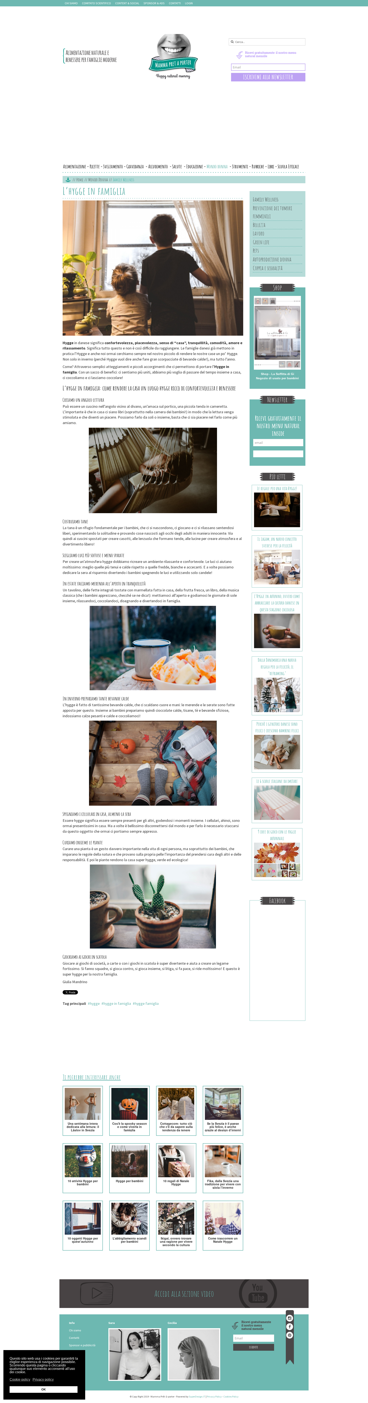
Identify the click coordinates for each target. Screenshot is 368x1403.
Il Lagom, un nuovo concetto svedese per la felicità (277, 542)
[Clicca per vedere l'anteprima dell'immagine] (153, 268)
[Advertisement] (184, 130)
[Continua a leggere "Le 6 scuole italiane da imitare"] (277, 802)
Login (189, 3)
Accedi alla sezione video (184, 1293)
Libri (271, 166)
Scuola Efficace (288, 166)
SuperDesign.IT (197, 1396)
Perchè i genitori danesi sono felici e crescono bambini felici (277, 727)
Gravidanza (135, 166)
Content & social (127, 3)
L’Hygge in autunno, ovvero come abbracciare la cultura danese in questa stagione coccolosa (277, 602)
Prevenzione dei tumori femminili (272, 212)
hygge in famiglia (117, 1003)
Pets (256, 250)
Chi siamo (71, 3)
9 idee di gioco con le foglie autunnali (277, 835)
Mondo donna (218, 166)
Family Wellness (265, 199)
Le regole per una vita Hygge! (277, 488)
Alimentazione (74, 166)
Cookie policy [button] (20, 1379)
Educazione (194, 166)
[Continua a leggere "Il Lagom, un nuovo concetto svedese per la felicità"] (277, 567)
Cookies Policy (231, 1396)
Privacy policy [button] (43, 1379)
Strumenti (240, 166)
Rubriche (258, 166)
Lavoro (258, 233)
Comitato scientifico (96, 3)
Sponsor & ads (154, 3)
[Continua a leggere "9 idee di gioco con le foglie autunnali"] (277, 859)
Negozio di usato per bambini (277, 378)
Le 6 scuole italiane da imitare (277, 781)
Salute (177, 166)
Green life (261, 242)
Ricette (95, 166)
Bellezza (259, 225)
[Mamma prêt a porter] (131, 56)
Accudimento (158, 166)
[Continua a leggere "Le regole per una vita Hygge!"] (277, 509)
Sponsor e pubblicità (82, 1345)
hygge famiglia (147, 1003)
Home (79, 179)
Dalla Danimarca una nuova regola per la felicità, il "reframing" (277, 666)
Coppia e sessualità (267, 268)
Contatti (175, 3)
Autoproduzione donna (272, 259)
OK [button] (43, 1389)
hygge (95, 1003)
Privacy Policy (214, 1396)
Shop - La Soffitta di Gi (277, 374)
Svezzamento (113, 166)
